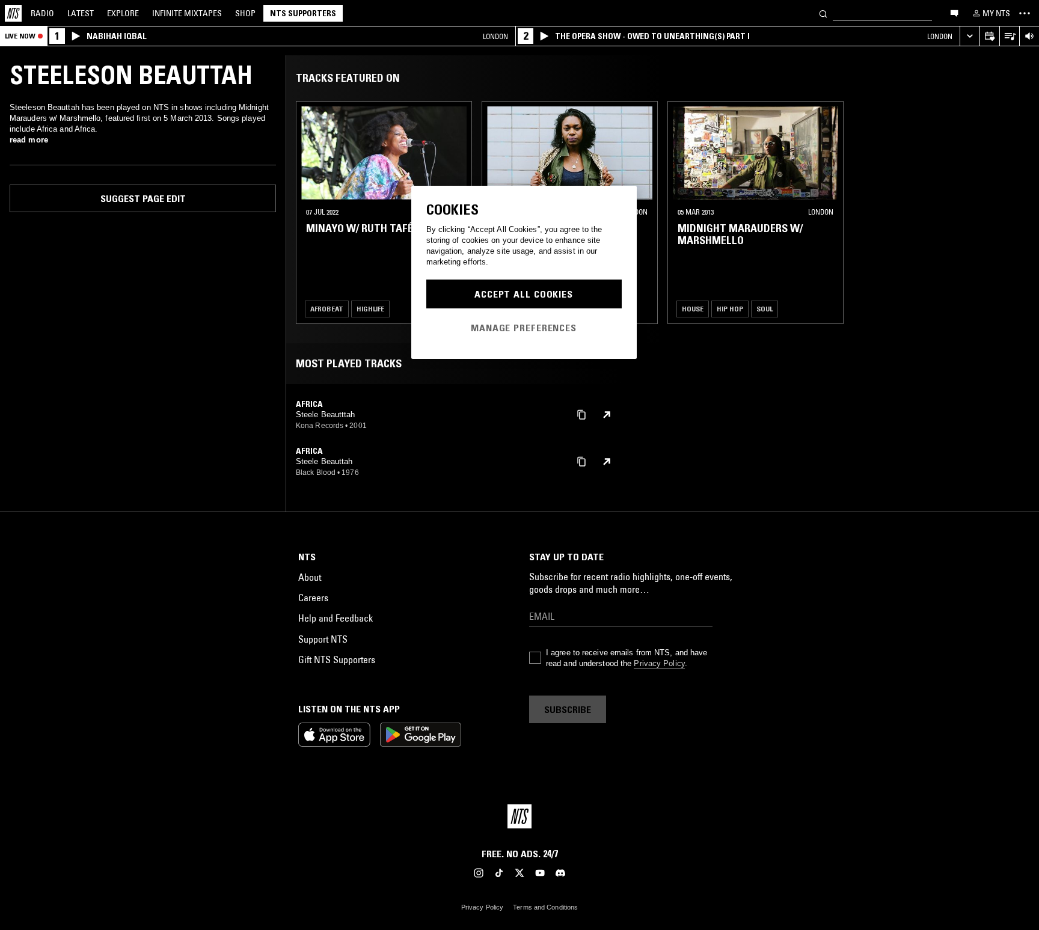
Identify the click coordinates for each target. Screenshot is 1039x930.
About (309, 577)
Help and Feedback (335, 618)
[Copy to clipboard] (581, 413)
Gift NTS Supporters (336, 659)
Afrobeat (326, 308)
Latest (80, 13)
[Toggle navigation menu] (1024, 13)
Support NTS (323, 639)
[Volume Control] (1029, 36)
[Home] (13, 13)
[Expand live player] (969, 36)
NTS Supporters (303, 13)
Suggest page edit (143, 198)
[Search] (823, 12)
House (692, 308)
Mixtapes (187, 13)
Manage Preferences (524, 328)
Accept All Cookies (523, 294)
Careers (313, 598)
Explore (123, 13)
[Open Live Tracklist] (1009, 36)
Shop (245, 13)
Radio (42, 13)
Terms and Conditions (545, 907)
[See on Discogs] (606, 414)
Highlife (370, 308)
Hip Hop (730, 308)
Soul (764, 308)
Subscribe (567, 709)
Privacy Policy (659, 663)
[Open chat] (954, 13)
